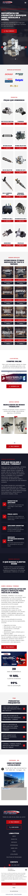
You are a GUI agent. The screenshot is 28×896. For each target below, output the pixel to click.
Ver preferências (14, 891)
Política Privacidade (18, 894)
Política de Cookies (9, 894)
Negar (14, 887)
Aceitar (14, 884)
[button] (26, 869)
